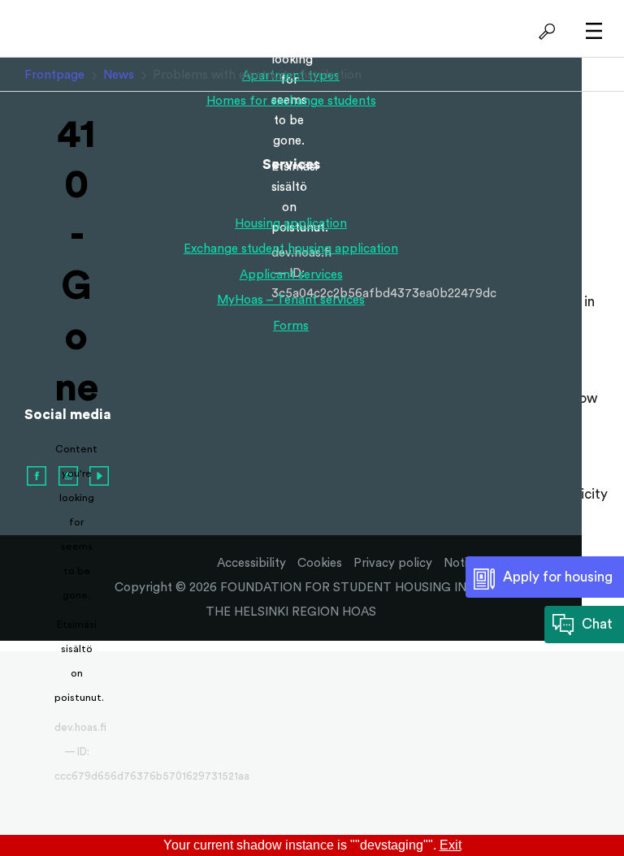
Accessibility (251, 563)
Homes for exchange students (291, 101)
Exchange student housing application (291, 249)
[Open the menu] (589, 32)
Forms (291, 326)
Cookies (319, 563)
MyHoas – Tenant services (291, 300)
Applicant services (291, 275)
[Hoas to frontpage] (76, 31)
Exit (451, 845)
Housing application (291, 224)
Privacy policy (392, 563)
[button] (544, 32)
